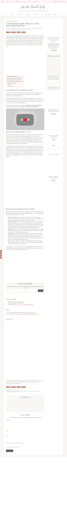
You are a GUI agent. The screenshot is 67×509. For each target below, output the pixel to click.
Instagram (27, 314)
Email (7, 436)
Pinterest (32, 314)
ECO (18, 391)
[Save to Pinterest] (1, 255)
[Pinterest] (57, 0)
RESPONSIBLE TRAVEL (36, 391)
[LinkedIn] (61, 0)
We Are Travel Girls (33, 7)
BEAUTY (10, 391)
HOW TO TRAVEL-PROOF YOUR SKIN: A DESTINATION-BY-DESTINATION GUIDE (36, 406)
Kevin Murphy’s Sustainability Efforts (24, 304)
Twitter (22, 314)
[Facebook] (54, 0)
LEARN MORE (53, 50)
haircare (21, 391)
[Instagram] (58, 0)
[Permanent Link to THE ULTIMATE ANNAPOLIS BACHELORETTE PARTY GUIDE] (13, 409)
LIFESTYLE (31, 391)
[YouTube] (60, 0)
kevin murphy (26, 391)
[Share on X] (1, 253)
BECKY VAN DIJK (14, 391)
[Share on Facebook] (1, 251)
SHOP (53, 180)
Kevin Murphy (17, 40)
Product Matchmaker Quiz (18, 301)
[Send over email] (1, 258)
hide (17, 76)
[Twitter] (55, 0)
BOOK (53, 139)
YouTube (37, 314)
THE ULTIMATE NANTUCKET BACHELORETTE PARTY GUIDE (25, 404)
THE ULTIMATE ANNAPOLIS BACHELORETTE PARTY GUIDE (13, 404)
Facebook (17, 314)
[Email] (63, 0)
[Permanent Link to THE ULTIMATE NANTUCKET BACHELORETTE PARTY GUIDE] (25, 409)
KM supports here (24, 232)
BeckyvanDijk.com (32, 312)
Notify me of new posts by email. (12, 447)
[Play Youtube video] (25, 120)
